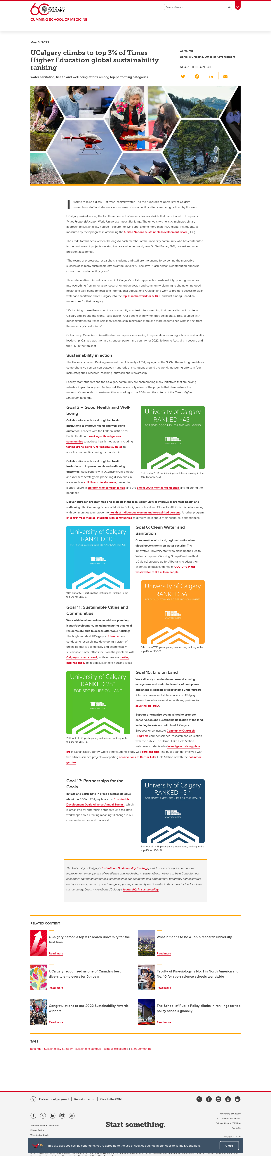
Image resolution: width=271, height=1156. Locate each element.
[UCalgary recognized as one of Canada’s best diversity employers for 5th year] (38, 977)
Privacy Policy (37, 1130)
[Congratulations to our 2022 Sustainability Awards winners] (38, 1012)
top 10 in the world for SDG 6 (141, 296)
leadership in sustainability (141, 889)
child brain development (100, 482)
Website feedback (39, 1135)
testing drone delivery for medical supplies (94, 447)
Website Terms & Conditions (182, 1145)
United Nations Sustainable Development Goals (155, 232)
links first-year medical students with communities (99, 518)
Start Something (141, 1049)
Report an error (84, 1099)
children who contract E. (103, 487)
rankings (35, 1049)
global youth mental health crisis (158, 487)
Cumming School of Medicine (58, 19)
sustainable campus (88, 1049)
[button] (185, 75)
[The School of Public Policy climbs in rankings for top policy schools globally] (146, 1012)
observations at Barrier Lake (137, 757)
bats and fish (150, 752)
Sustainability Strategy (58, 1049)
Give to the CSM (110, 1099)
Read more (56, 953)
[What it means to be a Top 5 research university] (146, 943)
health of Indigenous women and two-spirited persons (145, 512)
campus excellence (115, 1049)
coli (122, 487)
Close (229, 1145)
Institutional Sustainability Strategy (125, 868)
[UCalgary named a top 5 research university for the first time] (38, 943)
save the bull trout (147, 706)
